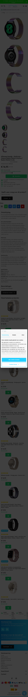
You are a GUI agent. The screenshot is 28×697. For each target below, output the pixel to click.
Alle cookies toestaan (13, 359)
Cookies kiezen (13, 364)
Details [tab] (14, 335)
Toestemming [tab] (5, 335)
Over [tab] (23, 335)
